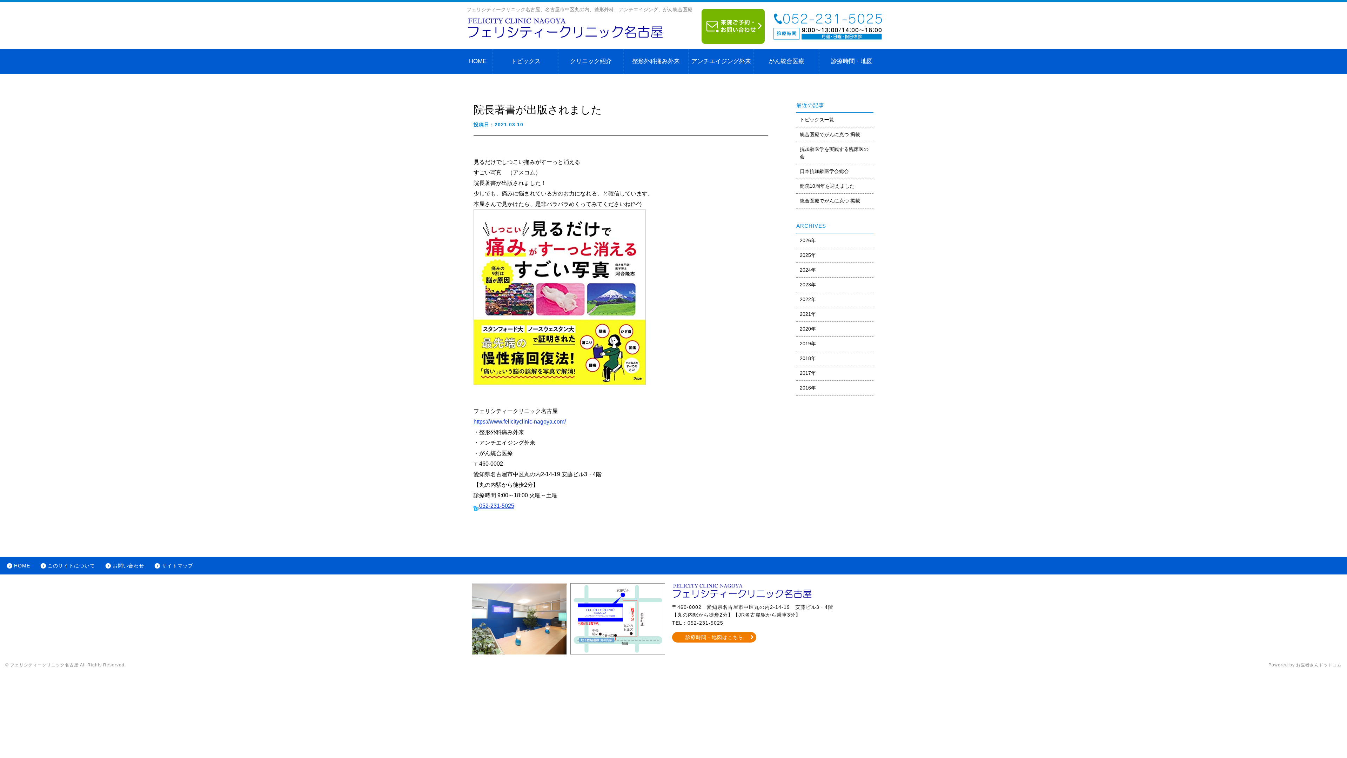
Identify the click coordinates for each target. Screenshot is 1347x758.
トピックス (526, 61)
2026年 (808, 240)
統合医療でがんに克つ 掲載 (830, 134)
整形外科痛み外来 (656, 61)
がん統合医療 (786, 61)
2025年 (808, 255)
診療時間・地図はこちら (714, 637)
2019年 (808, 343)
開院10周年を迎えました (827, 186)
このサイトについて (71, 565)
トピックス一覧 (817, 119)
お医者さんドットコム (1319, 665)
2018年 (808, 358)
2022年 (808, 299)
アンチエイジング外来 (721, 61)
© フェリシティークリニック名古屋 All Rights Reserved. (65, 665)
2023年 (808, 284)
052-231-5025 (496, 506)
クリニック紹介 (591, 61)
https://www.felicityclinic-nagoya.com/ (520, 422)
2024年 (808, 270)
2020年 (808, 329)
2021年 (808, 314)
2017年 (808, 373)
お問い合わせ (128, 565)
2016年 (808, 388)
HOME (478, 61)
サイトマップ (177, 565)
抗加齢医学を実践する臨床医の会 (834, 152)
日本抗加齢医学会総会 (824, 171)
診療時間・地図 (852, 61)
